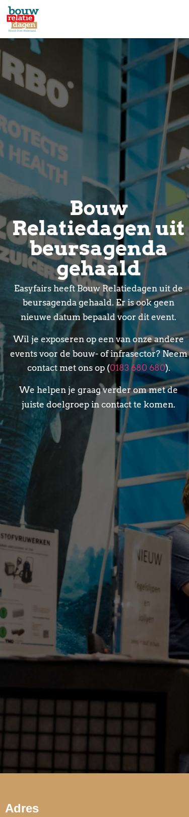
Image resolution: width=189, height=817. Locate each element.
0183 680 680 (137, 368)
